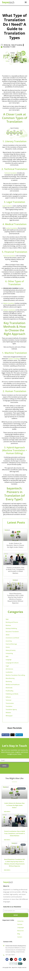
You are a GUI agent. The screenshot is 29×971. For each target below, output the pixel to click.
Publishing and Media (12, 694)
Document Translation (12, 631)
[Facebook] (7, 959)
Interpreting (9, 653)
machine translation (14, 358)
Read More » (7, 811)
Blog (18, 934)
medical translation (11, 228)
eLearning (9, 641)
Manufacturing (10, 678)
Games (8, 647)
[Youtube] (15, 959)
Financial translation (9, 256)
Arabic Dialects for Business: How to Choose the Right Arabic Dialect (15, 545)
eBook (7, 634)
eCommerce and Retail (12, 638)
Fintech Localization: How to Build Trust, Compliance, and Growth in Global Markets (15, 570)
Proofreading (9, 691)
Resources (20, 931)
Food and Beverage (11, 644)
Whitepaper (9, 715)
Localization (9, 672)
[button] (25, 2)
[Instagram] (24, 959)
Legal (7, 666)
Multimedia (9, 687)
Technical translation (10, 173)
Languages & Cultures (12, 663)
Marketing (9, 681)
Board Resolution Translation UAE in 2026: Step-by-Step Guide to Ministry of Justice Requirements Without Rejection (15, 598)
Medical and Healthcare (13, 684)
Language (8, 659)
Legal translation (7, 206)
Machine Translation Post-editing (15, 675)
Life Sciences (9, 669)
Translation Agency (11, 709)
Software (8, 697)
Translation (9, 706)
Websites (8, 712)
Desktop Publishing (11, 628)
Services (19, 924)
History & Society (10, 650)
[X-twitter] (11, 959)
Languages (20, 927)
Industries (20, 921)
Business (8, 625)
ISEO (7, 656)
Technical (8, 700)
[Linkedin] (20, 959)
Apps (7, 619)
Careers (19, 937)
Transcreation (10, 703)
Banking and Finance (12, 622)
